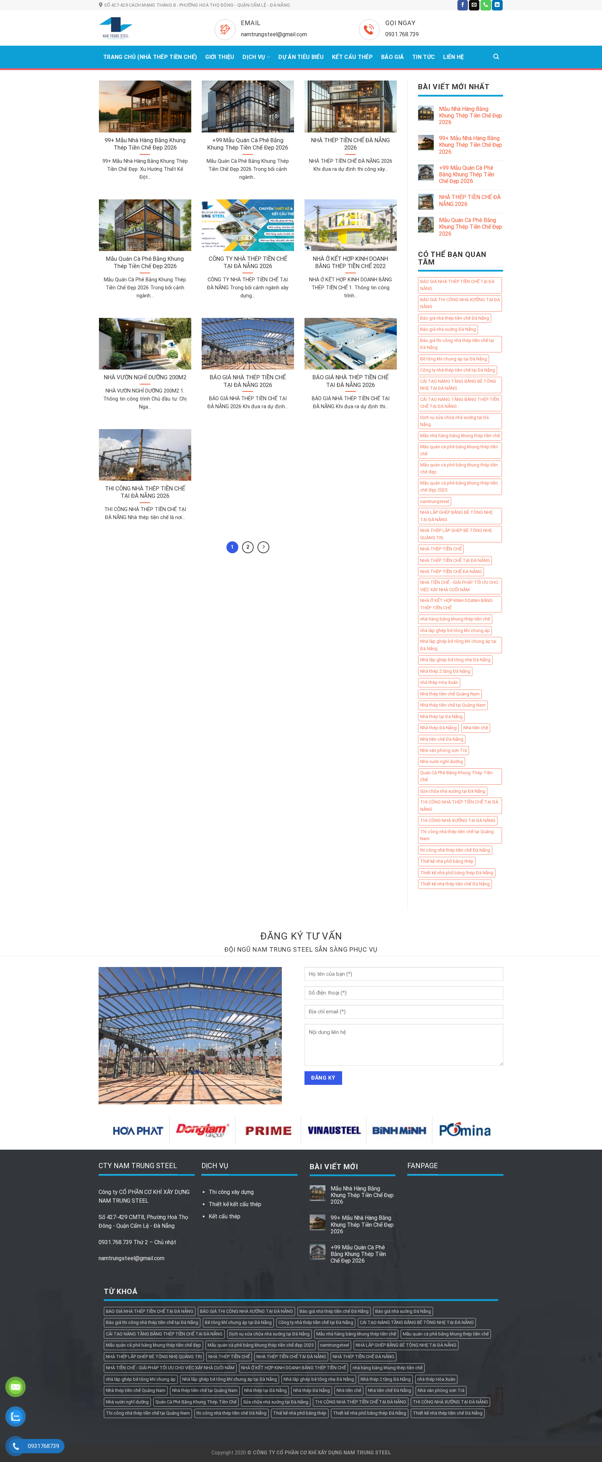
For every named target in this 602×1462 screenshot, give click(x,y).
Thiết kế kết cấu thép (235, 1204)
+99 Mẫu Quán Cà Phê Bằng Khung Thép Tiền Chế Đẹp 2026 (466, 174)
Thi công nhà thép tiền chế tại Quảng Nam (457, 835)
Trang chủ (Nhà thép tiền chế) (150, 57)
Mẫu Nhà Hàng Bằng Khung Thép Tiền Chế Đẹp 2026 (470, 115)
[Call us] (485, 5)
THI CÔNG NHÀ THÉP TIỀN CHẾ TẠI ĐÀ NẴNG (459, 806)
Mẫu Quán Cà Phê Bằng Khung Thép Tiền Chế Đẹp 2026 (470, 227)
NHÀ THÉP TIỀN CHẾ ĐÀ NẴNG (451, 571)
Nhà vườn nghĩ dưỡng (441, 761)
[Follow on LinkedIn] (497, 5)
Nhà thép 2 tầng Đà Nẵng (445, 671)
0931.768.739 (115, 1242)
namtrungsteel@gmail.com (131, 1258)
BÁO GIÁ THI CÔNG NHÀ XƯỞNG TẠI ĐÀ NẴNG (460, 303)
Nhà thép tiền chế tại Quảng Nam (453, 705)
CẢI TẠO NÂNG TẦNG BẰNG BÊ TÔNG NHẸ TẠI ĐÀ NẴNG (458, 385)
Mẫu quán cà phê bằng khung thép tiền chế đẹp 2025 (459, 486)
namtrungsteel (434, 501)
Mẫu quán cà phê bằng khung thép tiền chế (459, 450)
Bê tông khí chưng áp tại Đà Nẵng (453, 358)
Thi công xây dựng (231, 1192)
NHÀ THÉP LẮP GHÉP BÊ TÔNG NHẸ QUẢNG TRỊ (456, 534)
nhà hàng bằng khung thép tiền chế (455, 619)
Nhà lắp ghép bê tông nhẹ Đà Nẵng (455, 660)
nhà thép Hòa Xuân (439, 682)
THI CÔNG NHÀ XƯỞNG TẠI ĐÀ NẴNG (457, 820)
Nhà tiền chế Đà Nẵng (441, 739)
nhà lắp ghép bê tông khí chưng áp (455, 630)
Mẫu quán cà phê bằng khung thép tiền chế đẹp (459, 468)
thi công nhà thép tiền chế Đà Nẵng (455, 850)
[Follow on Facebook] (462, 5)
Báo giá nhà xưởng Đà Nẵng (448, 329)
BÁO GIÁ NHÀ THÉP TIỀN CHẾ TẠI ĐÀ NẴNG (457, 285)
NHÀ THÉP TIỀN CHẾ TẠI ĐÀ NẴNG (455, 560)
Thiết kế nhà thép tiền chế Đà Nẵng (455, 884)
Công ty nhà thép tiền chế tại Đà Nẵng (457, 370)
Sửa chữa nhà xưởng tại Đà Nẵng (452, 791)
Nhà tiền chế (475, 728)
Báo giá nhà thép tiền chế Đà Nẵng (454, 318)
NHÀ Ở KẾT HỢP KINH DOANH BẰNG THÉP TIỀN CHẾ (456, 604)
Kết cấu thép (224, 1216)
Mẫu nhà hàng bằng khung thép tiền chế (460, 436)
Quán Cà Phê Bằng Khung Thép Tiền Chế (456, 776)
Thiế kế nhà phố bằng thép (446, 861)
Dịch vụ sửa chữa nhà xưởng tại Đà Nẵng (454, 421)
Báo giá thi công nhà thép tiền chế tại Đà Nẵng (457, 344)
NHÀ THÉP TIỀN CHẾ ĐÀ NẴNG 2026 (470, 200)
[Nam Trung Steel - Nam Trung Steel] (146, 28)
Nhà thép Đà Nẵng (438, 728)
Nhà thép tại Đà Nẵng (441, 716)
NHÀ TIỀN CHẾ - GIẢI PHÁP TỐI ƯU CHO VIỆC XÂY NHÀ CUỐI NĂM (459, 586)
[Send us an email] (474, 5)
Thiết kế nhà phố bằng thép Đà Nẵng (456, 872)
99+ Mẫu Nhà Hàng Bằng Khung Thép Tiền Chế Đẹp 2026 (470, 145)
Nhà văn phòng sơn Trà (443, 750)
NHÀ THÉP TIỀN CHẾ (441, 549)
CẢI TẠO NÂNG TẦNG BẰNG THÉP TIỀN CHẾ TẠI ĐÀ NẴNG (459, 403)
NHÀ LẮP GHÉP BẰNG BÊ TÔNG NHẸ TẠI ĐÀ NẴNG (456, 516)
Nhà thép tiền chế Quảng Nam (450, 693)
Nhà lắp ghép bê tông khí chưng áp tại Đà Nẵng (458, 645)
